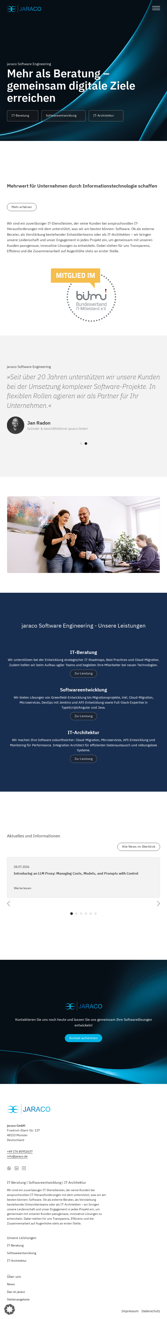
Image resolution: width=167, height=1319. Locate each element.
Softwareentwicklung (61, 115)
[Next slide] (158, 903)
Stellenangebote (18, 1299)
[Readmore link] (83, 877)
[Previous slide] (8, 903)
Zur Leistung (83, 673)
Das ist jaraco (16, 1292)
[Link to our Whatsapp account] (9, 1168)
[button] (9, 1309)
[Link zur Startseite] (24, 9)
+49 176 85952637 (20, 1151)
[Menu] (156, 8)
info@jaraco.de (17, 1156)
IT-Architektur (103, 115)
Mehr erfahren (22, 207)
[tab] (81, 443)
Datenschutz (151, 1311)
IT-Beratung (20, 115)
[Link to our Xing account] (24, 1168)
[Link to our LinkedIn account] (16, 1168)
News (11, 1284)
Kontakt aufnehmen (83, 1038)
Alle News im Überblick (138, 846)
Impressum (130, 1311)
